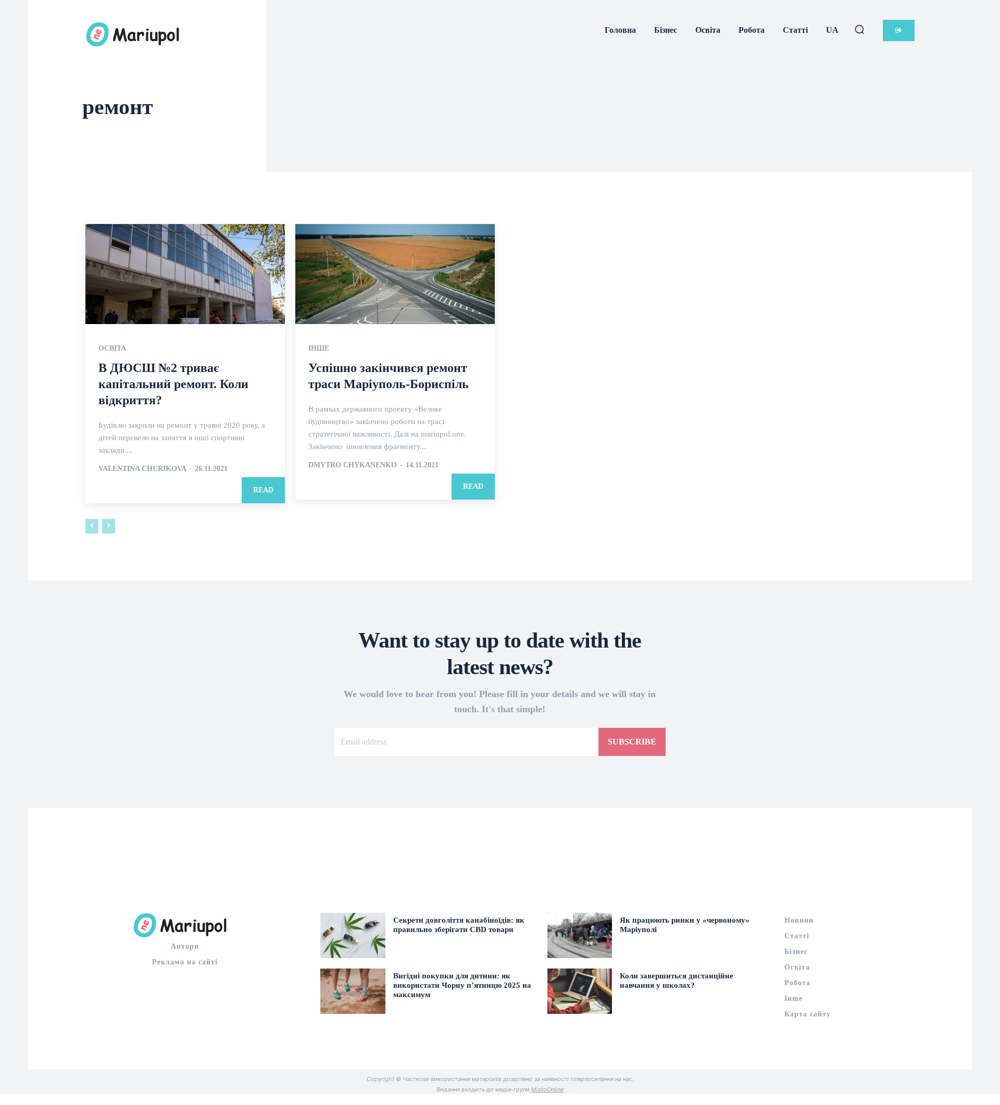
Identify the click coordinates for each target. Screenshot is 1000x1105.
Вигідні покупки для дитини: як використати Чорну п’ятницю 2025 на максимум (462, 985)
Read (263, 490)
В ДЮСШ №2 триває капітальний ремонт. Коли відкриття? (173, 384)
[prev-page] (91, 526)
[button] (859, 29)
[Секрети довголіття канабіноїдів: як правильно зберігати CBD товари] (352, 935)
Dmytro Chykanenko (352, 465)
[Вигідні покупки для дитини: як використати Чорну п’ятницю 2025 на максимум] (352, 991)
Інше (318, 348)
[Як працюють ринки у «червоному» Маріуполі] (579, 935)
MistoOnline (547, 1089)
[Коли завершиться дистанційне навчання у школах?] (579, 991)
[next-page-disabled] (108, 526)
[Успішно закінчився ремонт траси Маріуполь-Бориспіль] (395, 274)
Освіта (112, 348)
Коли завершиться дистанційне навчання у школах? (676, 980)
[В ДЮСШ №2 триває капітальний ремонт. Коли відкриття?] (185, 274)
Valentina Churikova (142, 469)
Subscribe (632, 741)
